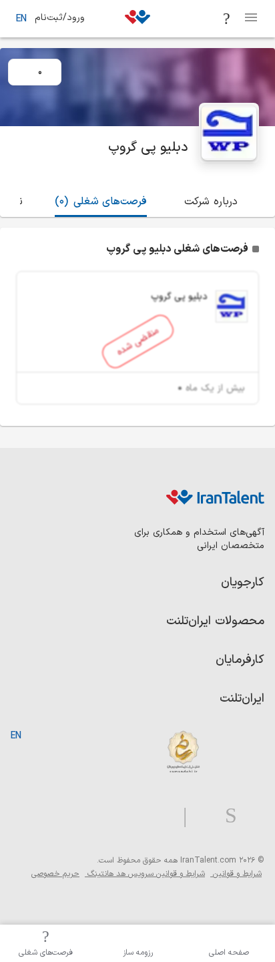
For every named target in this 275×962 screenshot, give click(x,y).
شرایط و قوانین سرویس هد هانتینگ (145, 874)
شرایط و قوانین (236, 874)
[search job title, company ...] (227, 19)
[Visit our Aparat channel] (158, 816)
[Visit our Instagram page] (225, 816)
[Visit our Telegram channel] (179, 816)
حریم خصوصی (55, 874)
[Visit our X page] (200, 816)
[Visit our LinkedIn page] (250, 816)
